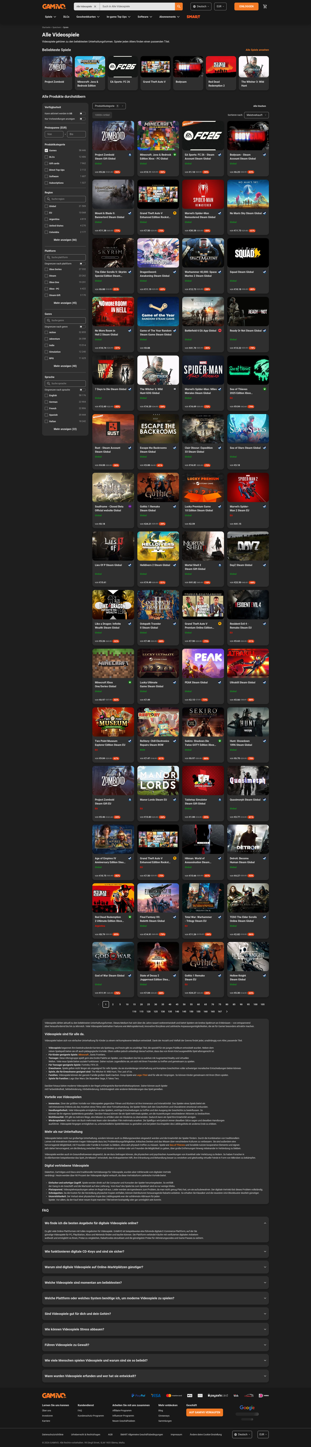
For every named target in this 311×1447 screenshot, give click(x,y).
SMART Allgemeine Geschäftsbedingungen (141, 1434)
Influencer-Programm (123, 1415)
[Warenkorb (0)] (265, 6)
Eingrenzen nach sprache (57, 389)
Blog (160, 1410)
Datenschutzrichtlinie (52, 1434)
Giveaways (163, 1415)
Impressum (176, 1434)
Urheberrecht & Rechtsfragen (85, 1434)
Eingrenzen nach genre (56, 326)
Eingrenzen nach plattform (58, 263)
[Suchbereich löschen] (95, 6)
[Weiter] (227, 1011)
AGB (110, 1434)
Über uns (46, 1410)
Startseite (46, 27)
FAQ (80, 1410)
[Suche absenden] (179, 6)
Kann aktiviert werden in (58, 113)
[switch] (82, 113)
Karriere (46, 1421)
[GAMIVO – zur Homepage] (54, 6)
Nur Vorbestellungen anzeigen (60, 119)
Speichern (56, 27)
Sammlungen (165, 1421)
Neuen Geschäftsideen (123, 1421)
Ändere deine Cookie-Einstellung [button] (206, 1434)
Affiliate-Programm (122, 1410)
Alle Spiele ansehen (257, 49)
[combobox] (137, 6)
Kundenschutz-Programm (91, 1415)
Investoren (47, 1415)
